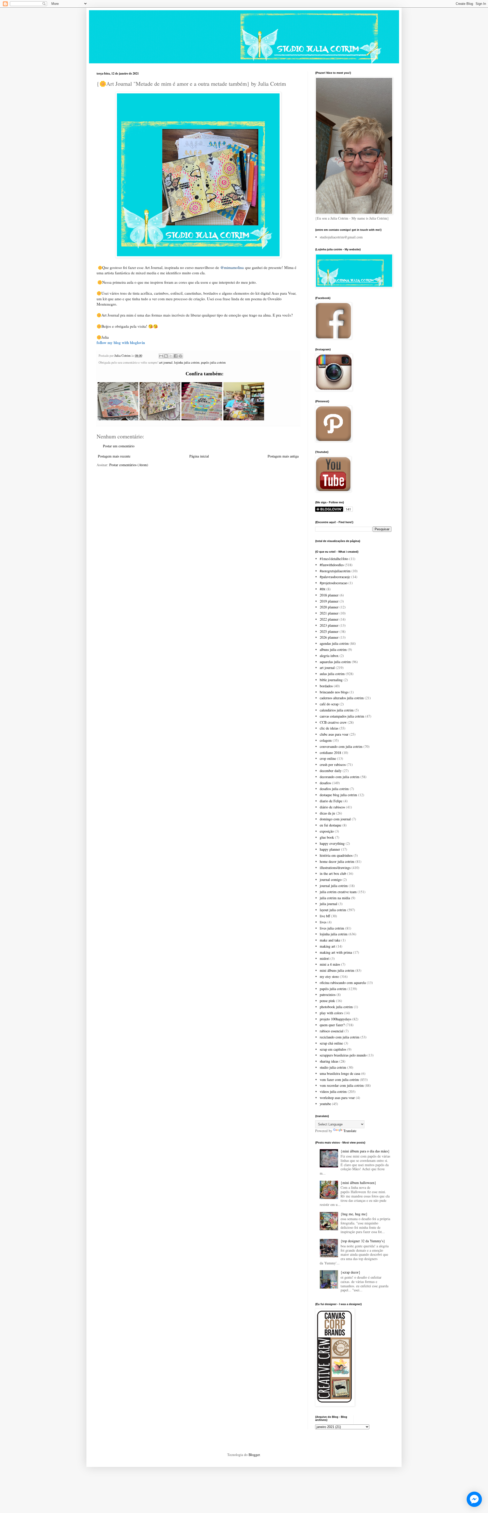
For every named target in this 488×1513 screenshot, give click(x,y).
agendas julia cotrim (334, 643)
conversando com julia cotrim (341, 746)
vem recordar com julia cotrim (342, 1085)
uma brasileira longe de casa (340, 1073)
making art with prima (336, 952)
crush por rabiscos (333, 764)
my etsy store (329, 976)
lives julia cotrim (332, 928)
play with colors (331, 1012)
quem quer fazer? (332, 1024)
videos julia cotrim (333, 1091)
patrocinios (328, 994)
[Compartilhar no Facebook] (175, 356)
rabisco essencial (331, 1031)
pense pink (327, 1000)
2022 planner (329, 619)
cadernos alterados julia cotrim (342, 697)
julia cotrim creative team (338, 891)
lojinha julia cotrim (187, 362)
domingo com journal (335, 819)
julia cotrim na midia (335, 897)
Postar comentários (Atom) (128, 464)
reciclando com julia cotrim (339, 1037)
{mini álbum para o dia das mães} (365, 1151)
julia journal (328, 903)
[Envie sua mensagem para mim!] (474, 1499)
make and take (330, 940)
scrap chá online (331, 1043)
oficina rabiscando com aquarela (343, 982)
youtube (325, 1103)
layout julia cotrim (333, 909)
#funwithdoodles (332, 564)
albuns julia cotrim (333, 649)
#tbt (322, 589)
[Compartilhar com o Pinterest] (180, 356)
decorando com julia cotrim (339, 776)
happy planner (330, 849)
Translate (349, 1130)
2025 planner (329, 631)
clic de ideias (329, 728)
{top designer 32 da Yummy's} (363, 1240)
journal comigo (331, 879)
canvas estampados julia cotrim (342, 716)
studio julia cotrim (333, 1067)
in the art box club (333, 873)
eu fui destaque (330, 825)
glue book (327, 837)
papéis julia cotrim (213, 362)
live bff (325, 915)
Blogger (254, 1454)
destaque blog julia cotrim (338, 794)
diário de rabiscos (332, 807)
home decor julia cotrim (337, 861)
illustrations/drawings (335, 867)
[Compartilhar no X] (170, 356)
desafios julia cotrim (334, 788)
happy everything (332, 843)
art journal (166, 362)
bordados (326, 685)
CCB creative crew (333, 722)
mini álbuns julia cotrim (337, 970)
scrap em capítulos (333, 1049)
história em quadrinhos (336, 855)
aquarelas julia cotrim (335, 661)
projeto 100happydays (335, 1019)
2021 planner (329, 613)
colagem (326, 740)
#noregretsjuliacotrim (335, 570)
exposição (327, 831)
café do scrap (329, 704)
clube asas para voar (334, 734)
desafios (325, 782)
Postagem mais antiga (283, 456)
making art (327, 946)
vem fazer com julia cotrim (339, 1079)
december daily (331, 770)
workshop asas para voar (337, 1097)
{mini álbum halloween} (358, 1182)
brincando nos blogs (334, 692)
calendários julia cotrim (337, 710)
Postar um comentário (118, 446)
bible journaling (331, 679)
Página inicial (199, 456)
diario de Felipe (331, 800)
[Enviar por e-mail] (161, 356)
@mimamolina (232, 267)
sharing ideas (329, 1061)
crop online (328, 758)
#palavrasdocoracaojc (335, 576)
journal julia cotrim (334, 885)
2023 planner (329, 625)
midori (324, 958)
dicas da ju (327, 813)
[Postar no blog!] (166, 356)
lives (323, 922)
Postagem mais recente (114, 456)
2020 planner (329, 607)
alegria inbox (329, 655)
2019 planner (329, 601)
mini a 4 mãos (330, 964)
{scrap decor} (350, 1272)
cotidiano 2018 (330, 752)
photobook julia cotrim (336, 1006)
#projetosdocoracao (333, 582)
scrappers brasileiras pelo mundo (343, 1055)
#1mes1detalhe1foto (334, 558)
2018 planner (329, 595)
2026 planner (329, 637)
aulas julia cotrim (332, 673)
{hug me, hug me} (354, 1213)
